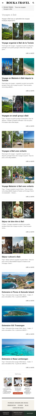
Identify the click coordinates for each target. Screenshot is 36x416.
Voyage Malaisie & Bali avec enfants (18, 186)
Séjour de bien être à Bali (13, 221)
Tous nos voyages (20, 7)
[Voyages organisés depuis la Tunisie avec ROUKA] (18, 3)
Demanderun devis (6, 413)
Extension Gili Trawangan (13, 325)
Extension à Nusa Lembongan (15, 358)
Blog (26, 405)
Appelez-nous (18, 413)
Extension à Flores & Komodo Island (18, 292)
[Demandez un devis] (18, 386)
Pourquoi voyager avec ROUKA (18, 402)
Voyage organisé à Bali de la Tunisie (18, 42)
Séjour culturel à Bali (11, 256)
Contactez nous (18, 407)
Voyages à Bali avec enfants (14, 151)
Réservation (12, 405)
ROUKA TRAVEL (8, 7)
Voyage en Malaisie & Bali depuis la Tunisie (17, 79)
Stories (20, 405)
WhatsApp (30, 413)
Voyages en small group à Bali (15, 115)
